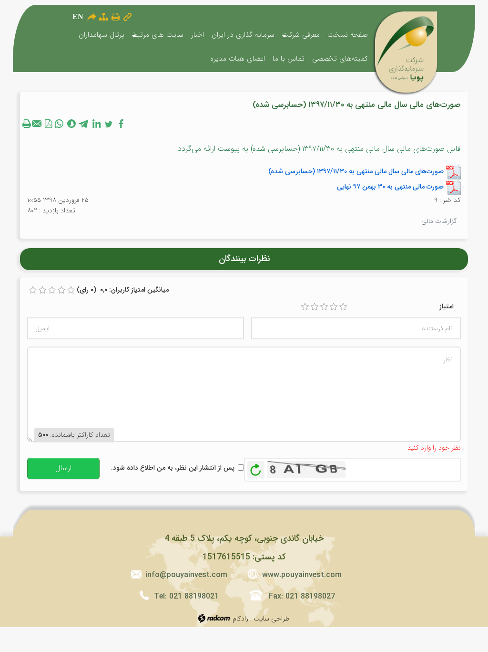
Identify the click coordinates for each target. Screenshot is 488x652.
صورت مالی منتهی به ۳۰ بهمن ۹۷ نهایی (390, 186)
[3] (324, 307)
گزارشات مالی (439, 221)
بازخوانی (255, 467)
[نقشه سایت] (103, 16)
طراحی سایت (272, 618)
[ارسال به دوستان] (92, 16)
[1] (305, 307)
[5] (343, 307)
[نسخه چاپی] (116, 16)
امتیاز (446, 306)
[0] (33, 290)
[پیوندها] (127, 16)
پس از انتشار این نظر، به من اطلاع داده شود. (172, 468)
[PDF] (48, 123)
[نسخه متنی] (27, 123)
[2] (314, 307)
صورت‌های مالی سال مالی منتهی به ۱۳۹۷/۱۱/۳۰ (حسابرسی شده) (356, 171)
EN (77, 16)
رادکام (240, 618)
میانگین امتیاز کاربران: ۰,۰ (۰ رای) (123, 289)
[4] (333, 307)
